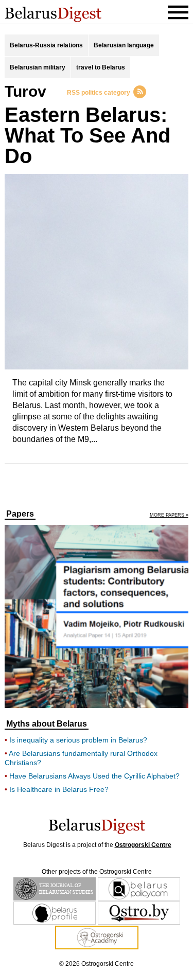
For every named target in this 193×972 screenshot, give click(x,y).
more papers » (169, 515)
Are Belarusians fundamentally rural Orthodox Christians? (81, 758)
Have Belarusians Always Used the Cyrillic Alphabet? (94, 776)
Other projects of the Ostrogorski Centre (97, 872)
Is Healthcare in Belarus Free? (59, 789)
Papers (20, 514)
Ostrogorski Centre (143, 845)
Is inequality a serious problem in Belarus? (78, 740)
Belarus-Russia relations (46, 45)
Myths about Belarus (46, 724)
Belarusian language (124, 45)
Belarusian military (37, 67)
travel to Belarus (100, 67)
